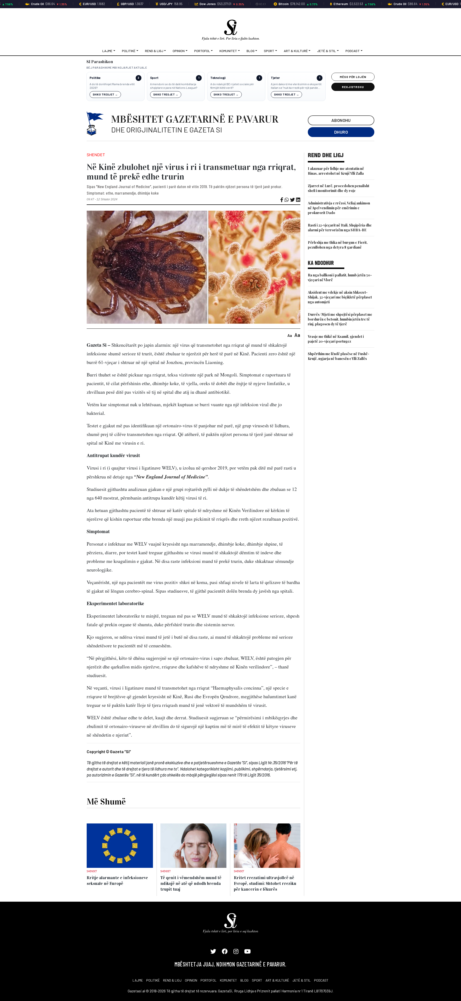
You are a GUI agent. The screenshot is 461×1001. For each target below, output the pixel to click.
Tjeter (275, 78)
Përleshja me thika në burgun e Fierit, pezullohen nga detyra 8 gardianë (338, 245)
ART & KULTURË (277, 980)
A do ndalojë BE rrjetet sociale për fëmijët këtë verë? (232, 85)
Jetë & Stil (326, 51)
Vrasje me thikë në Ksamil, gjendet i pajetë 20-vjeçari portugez (336, 339)
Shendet (96, 154)
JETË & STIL (301, 980)
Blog (251, 51)
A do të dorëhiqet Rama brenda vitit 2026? (112, 85)
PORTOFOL (208, 980)
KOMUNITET (228, 980)
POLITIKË (153, 980)
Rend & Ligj (154, 51)
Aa (289, 335)
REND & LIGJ (172, 980)
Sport (269, 51)
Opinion (179, 51)
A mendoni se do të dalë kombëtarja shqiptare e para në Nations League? (173, 85)
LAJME (138, 980)
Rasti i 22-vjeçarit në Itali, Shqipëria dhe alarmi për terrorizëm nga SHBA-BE (340, 227)
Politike (95, 78)
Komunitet (228, 51)
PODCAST (321, 980)
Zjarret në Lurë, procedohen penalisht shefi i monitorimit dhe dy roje (338, 188)
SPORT (257, 980)
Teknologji (217, 78)
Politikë (128, 51)
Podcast (353, 51)
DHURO (341, 132)
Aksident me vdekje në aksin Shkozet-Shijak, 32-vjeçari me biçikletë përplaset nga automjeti (340, 297)
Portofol (202, 51)
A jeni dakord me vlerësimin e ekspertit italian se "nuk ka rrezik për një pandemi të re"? (296, 86)
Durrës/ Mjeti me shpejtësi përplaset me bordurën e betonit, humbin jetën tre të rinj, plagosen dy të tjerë (340, 319)
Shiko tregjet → (105, 94)
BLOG (244, 980)
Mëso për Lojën (353, 76)
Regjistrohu (353, 87)
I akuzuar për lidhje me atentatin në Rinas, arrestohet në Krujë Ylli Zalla (336, 171)
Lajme (107, 51)
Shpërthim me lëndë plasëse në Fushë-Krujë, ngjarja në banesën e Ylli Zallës (338, 356)
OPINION (191, 980)
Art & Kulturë (296, 51)
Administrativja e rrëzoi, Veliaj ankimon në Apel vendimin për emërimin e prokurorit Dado (339, 208)
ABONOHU (341, 120)
